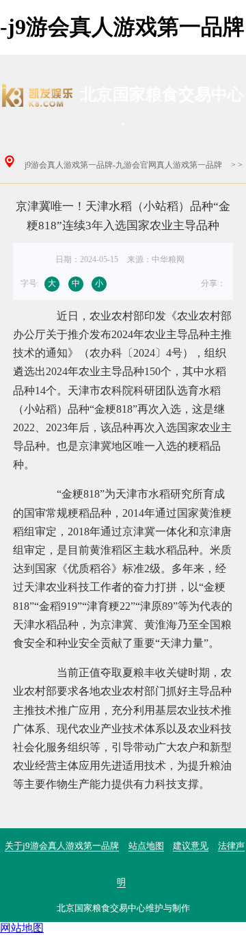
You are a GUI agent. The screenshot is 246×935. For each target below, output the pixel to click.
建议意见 (190, 846)
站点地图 (146, 846)
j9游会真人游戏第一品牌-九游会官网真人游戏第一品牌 (123, 165)
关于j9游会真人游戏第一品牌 (62, 846)
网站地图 (22, 928)
